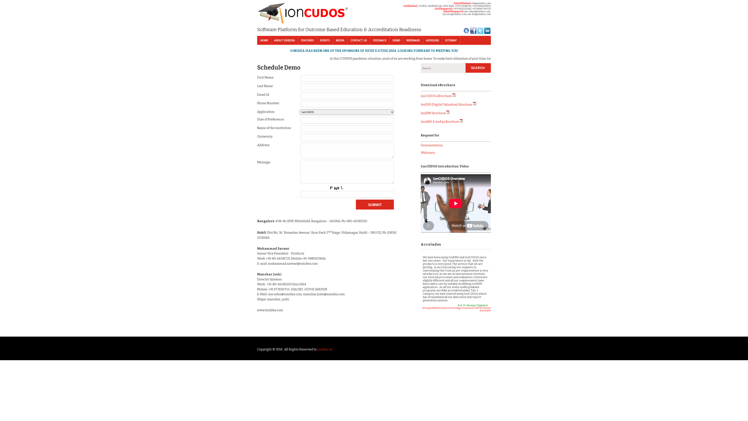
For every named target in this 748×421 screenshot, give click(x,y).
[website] (466, 33)
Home (264, 40)
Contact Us (358, 40)
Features (307, 40)
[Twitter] (480, 33)
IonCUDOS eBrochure (436, 96)
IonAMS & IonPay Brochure (440, 122)
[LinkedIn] (487, 33)
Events (325, 40)
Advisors (432, 40)
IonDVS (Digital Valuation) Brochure (447, 104)
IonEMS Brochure (433, 113)
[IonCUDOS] (303, 22)
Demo (396, 40)
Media (340, 40)
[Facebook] (473, 33)
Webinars (413, 40)
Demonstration (432, 145)
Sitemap (451, 40)
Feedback (379, 40)
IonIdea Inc (325, 349)
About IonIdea (284, 40)
